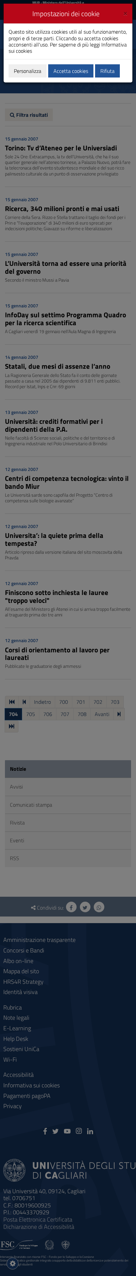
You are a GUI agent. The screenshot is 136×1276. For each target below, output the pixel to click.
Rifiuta (107, 71)
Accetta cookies (70, 71)
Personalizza (27, 71)
